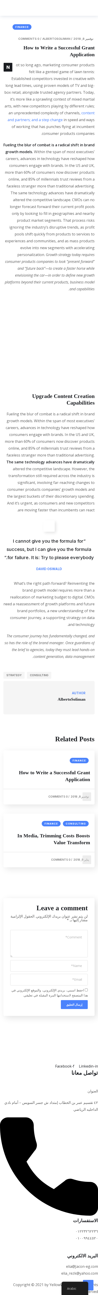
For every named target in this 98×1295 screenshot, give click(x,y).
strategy (14, 675)
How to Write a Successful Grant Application (54, 776)
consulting (39, 675)
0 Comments (28, 38)
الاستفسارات (85, 1220)
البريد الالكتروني (82, 1255)
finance (22, 27)
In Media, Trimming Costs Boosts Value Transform (53, 839)
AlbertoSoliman (56, 38)
